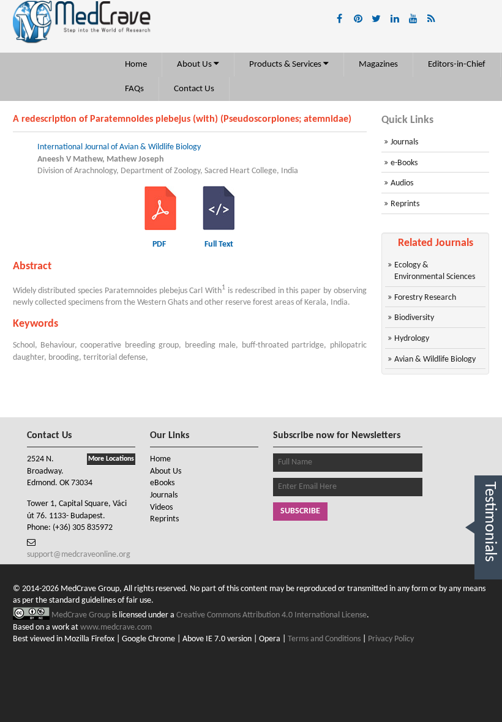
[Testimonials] (488, 593)
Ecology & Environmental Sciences (434, 271)
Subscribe (300, 511)
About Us (195, 64)
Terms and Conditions (324, 639)
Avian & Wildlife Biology (435, 359)
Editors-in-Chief (456, 64)
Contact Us (194, 89)
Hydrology (411, 338)
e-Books (404, 163)
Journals (404, 142)
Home (136, 64)
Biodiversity (414, 317)
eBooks (162, 483)
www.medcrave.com (116, 627)
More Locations (111, 459)
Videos (161, 507)
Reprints (405, 204)
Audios (402, 183)
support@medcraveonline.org (78, 554)
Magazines (378, 64)
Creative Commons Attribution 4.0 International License (271, 615)
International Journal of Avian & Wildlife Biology (119, 147)
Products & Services (286, 64)
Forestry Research (425, 297)
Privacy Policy (391, 639)
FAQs (134, 89)
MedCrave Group (81, 615)
